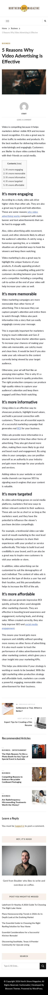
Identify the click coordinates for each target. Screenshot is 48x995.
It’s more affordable (13, 185)
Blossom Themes (12, 989)
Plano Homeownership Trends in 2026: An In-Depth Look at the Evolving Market (22, 915)
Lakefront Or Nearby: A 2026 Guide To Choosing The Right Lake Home (24, 906)
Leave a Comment (24, 120)
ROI (19, 428)
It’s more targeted (13, 181)
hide (19, 164)
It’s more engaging (13, 170)
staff (24, 114)
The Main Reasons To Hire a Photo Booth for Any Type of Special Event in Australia (15, 756)
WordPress (37, 989)
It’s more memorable (14, 173)
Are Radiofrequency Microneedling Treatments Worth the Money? (14, 802)
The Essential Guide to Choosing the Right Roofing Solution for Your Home (21, 925)
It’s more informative (14, 177)
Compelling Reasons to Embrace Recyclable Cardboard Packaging (12, 779)
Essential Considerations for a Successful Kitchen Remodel (20, 934)
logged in (19, 826)
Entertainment (19, 750)
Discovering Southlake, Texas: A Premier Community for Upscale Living (20, 943)
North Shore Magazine (31, 981)
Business (6, 43)
